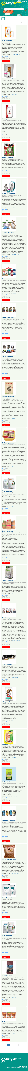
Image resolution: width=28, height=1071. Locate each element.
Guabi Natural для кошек (9, 782)
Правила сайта (24, 1068)
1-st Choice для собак (8, 618)
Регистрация (24, 1)
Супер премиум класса (16, 233)
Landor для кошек (7, 975)
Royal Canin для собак (8, 279)
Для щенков (7, 43)
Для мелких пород (9, 399)
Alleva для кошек (7, 491)
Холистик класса (17, 235)
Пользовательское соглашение (11, 1067)
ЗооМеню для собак (8, 396)
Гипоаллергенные (15, 41)
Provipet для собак (7, 898)
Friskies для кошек (7, 744)
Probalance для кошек (8, 820)
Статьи (7, 14)
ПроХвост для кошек (8, 1022)
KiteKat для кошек (7, 157)
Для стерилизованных (14, 359)
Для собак (4, 41)
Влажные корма (15, 159)
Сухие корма (9, 41)
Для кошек (4, 120)
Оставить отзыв (6, 61)
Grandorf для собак (7, 531)
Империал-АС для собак (9, 859)
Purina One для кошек (8, 193)
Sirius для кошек (7, 119)
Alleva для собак (7, 935)
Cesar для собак (7, 664)
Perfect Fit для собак (8, 79)
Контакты (18, 1068)
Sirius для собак (7, 40)
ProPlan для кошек (7, 356)
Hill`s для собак (6, 702)
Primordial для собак (8, 317)
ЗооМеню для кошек (8, 443)
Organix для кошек (7, 580)
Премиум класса (15, 80)
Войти (20, 1)
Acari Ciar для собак (8, 232)
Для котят (21, 159)
